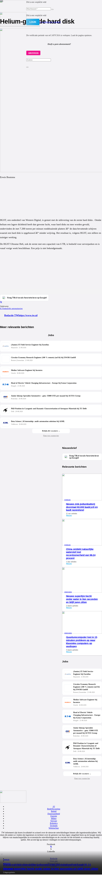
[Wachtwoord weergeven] (52, 9)
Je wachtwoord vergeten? (50, 22)
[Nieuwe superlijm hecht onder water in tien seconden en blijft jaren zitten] (20, 25)
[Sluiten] (27, 67)
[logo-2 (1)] (13, 23)
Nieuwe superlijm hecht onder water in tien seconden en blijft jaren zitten (50, 868)
